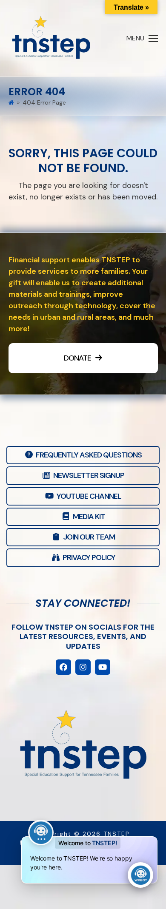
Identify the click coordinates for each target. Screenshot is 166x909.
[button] (142, 38)
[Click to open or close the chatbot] (140, 875)
